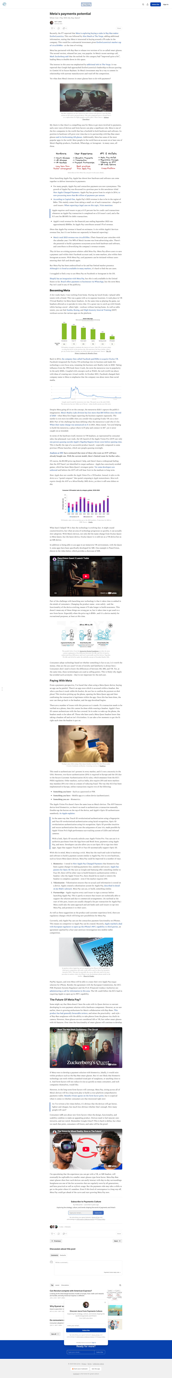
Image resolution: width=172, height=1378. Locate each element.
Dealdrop (103, 766)
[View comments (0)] (59, 28)
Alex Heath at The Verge (93, 36)
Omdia (90, 522)
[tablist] (58, 1255)
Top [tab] (52, 1285)
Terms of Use (95, 1335)
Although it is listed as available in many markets (70, 268)
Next (116, 1241)
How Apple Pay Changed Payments (87, 863)
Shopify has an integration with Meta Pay (67, 278)
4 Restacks (67, 1227)
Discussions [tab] (65, 1285)
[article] (86, 1296)
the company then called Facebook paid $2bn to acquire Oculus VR (90, 359)
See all (53, 1334)
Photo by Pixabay (89, 976)
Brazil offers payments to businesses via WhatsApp (82, 281)
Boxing (76, 310)
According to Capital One (64, 199)
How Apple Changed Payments (66, 192)
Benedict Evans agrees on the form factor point (84, 1095)
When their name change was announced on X (69, 424)
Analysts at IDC (57, 453)
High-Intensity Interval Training (97, 310)
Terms (89, 1364)
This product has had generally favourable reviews (84, 1012)
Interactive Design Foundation (89, 651)
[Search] (143, 4)
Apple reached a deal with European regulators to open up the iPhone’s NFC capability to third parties (86, 925)
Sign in (165, 4)
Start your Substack (81, 1369)
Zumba (70, 310)
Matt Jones (58, 21)
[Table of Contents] (2, 689)
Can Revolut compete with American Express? (71, 1291)
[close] (105, 1302)
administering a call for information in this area (70, 991)
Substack (76, 1374)
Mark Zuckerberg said (59, 56)
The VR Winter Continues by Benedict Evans (93, 352)
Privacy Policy (101, 1337)
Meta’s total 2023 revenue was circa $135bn (71, 237)
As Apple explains (67, 813)
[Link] (47, 290)
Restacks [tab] (63, 1255)
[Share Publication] (148, 4)
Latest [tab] (57, 1285)
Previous (57, 1241)
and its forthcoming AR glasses (69, 137)
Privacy (84, 1364)
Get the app (96, 1369)
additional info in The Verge (98, 64)
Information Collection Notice (85, 1337)
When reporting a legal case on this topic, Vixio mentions (88, 205)
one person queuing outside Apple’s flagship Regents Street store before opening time (86, 442)
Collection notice (98, 1364)
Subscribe (155, 4)
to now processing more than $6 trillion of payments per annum (86, 194)
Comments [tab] (54, 1255)
